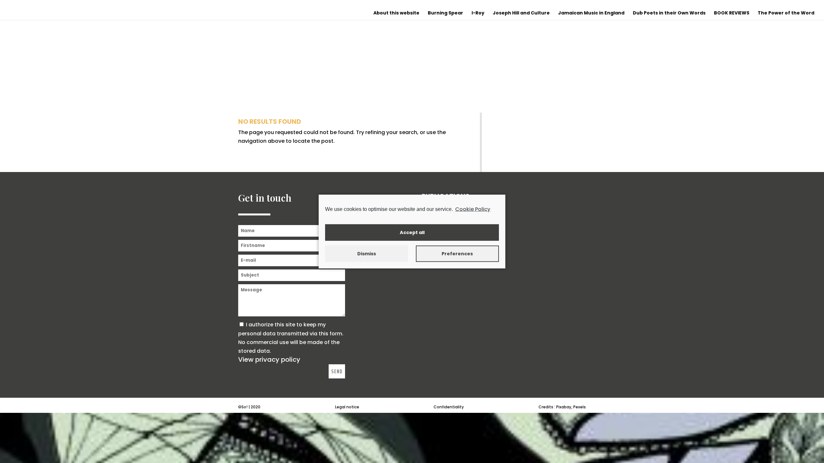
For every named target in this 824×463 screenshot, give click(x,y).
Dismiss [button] (366, 253)
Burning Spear (445, 13)
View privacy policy (269, 359)
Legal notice (347, 407)
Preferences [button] (457, 253)
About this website (396, 13)
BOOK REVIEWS (731, 13)
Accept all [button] (412, 232)
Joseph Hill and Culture (521, 13)
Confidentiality (449, 407)
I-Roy (478, 13)
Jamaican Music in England (591, 13)
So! (244, 407)
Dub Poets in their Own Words (669, 13)
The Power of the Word (786, 13)
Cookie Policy (472, 209)
